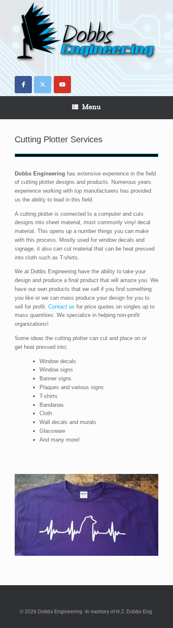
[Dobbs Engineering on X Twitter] (42, 84)
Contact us (61, 307)
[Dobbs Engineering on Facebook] (23, 84)
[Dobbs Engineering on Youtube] (62, 84)
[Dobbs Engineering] (86, 32)
